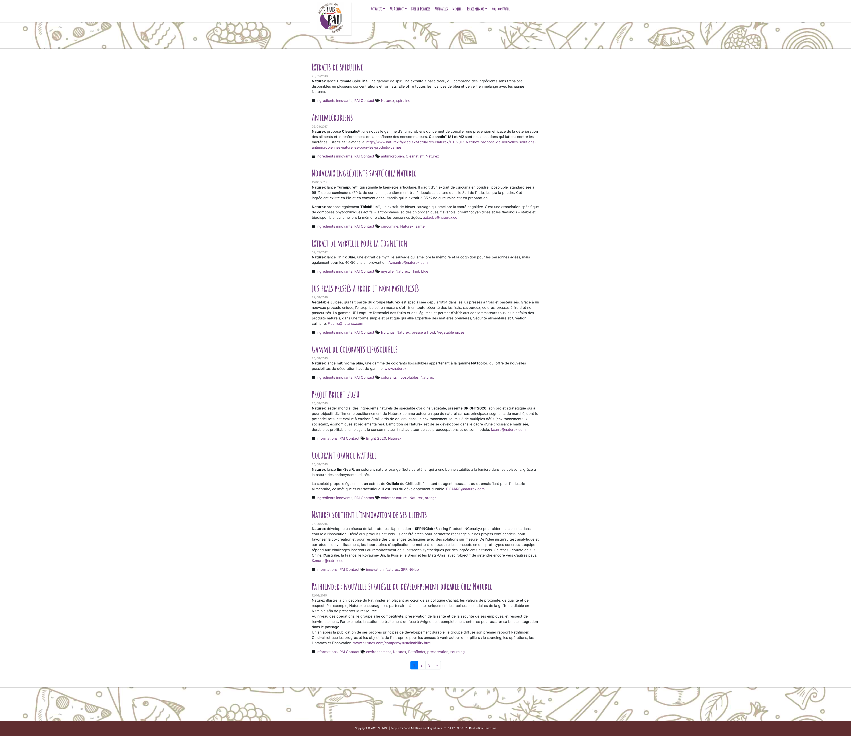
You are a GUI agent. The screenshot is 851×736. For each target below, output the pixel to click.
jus (392, 332)
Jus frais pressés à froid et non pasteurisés (365, 288)
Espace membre (475, 9)
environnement (378, 651)
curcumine (389, 226)
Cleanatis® (415, 156)
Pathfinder (416, 651)
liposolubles (409, 377)
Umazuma (490, 728)
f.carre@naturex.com (508, 429)
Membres (458, 9)
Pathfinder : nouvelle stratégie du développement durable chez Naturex (402, 586)
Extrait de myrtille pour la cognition (360, 243)
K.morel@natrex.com (329, 560)
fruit (384, 332)
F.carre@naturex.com (345, 323)
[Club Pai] (330, 17)
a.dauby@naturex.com (442, 217)
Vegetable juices (451, 332)
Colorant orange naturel (344, 455)
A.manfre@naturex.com (408, 262)
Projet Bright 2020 (335, 394)
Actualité (376, 9)
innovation (375, 569)
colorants (389, 377)
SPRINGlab (410, 569)
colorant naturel (394, 498)
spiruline (403, 100)
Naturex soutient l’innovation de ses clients (369, 514)
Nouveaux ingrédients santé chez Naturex (364, 173)
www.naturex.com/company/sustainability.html (392, 643)
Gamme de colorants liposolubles (355, 349)
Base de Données (420, 9)
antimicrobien (392, 156)
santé (420, 226)
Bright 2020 (376, 438)
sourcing (457, 651)
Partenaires (441, 9)
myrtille (387, 271)
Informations (327, 438)
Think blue (419, 271)
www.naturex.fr (396, 368)
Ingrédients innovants (334, 100)
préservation (437, 651)
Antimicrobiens (332, 117)
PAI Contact (397, 9)
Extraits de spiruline (337, 67)
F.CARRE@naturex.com (465, 489)
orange (431, 498)
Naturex (387, 100)
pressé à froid (423, 332)
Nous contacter (500, 9)
